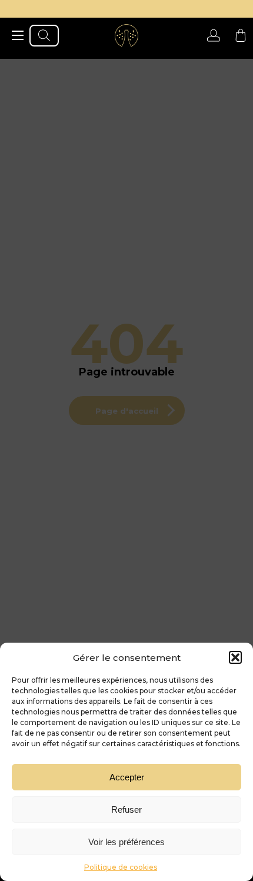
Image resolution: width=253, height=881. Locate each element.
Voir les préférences (126, 842)
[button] (235, 657)
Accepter (126, 777)
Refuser (126, 809)
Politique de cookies (120, 867)
